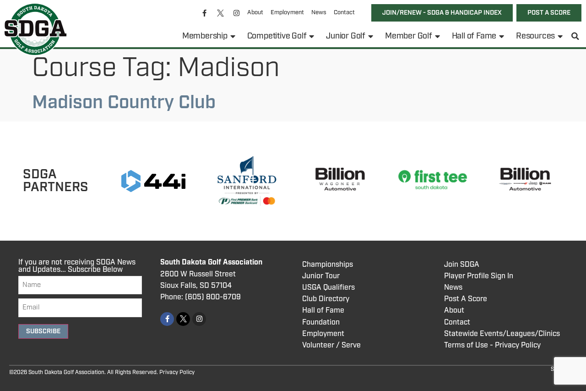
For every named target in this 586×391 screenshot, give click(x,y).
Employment (287, 13)
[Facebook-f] (205, 13)
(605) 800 (202, 297)
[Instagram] (237, 13)
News (318, 13)
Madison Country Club (124, 103)
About (255, 13)
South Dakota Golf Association (211, 262)
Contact (344, 13)
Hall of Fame (474, 36)
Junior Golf (345, 36)
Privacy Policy (177, 372)
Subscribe (43, 331)
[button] (575, 36)
